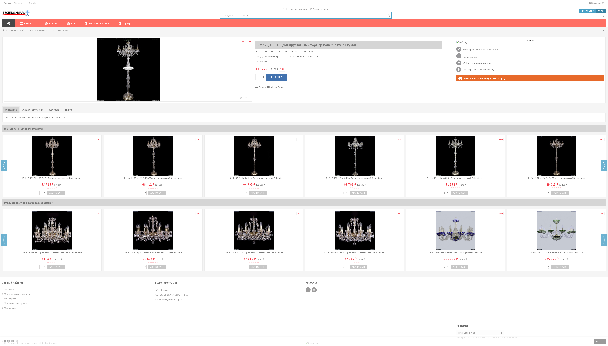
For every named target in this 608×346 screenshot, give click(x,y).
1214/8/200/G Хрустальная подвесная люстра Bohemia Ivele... (153, 252)
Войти (602, 16)
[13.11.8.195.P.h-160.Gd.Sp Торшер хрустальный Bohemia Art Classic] (52, 156)
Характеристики (33, 109)
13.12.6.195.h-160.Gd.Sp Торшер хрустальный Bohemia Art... (455, 178)
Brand (68, 109)
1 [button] (527, 40)
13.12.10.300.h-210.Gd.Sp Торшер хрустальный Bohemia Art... (355, 178)
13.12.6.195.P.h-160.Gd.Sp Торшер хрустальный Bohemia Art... (556, 178)
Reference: (293, 51)
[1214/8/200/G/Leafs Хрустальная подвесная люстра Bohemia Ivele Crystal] (355, 230)
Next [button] (604, 165)
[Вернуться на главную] (3, 30)
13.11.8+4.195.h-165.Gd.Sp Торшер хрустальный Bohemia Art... (153, 178)
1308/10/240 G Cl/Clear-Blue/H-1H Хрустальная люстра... (456, 252)
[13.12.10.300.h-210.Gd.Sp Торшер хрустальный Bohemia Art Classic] (355, 156)
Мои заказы (9, 289)
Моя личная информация (16, 303)
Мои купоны (10, 307)
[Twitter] (314, 289)
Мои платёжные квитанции (17, 294)
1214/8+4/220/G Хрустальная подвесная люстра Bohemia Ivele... (52, 252)
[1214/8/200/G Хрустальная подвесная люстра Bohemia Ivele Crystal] (153, 230)
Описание (11, 109)
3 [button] (533, 40)
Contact (7, 3)
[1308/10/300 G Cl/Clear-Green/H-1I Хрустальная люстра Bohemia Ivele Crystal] (556, 230)
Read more (492, 49)
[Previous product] (603, 30)
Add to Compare (278, 87)
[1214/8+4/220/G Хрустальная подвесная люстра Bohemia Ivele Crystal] (52, 230)
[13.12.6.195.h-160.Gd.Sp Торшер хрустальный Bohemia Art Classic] (456, 156)
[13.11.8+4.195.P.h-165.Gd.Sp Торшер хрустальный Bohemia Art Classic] (254, 156)
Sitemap (18, 3)
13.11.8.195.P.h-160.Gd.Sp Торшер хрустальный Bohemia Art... (52, 178)
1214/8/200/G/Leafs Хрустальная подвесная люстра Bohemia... (355, 252)
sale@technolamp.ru (172, 299)
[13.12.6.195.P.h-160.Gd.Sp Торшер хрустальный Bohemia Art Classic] (556, 156)
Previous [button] (4, 165)
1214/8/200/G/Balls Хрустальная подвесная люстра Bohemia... (254, 252)
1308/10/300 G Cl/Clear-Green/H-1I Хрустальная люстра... (556, 252)
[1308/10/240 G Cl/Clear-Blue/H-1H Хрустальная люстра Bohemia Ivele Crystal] (456, 230)
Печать (262, 87)
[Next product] (605, 30)
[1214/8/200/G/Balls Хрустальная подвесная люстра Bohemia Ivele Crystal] (254, 230)
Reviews (54, 109)
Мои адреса (10, 298)
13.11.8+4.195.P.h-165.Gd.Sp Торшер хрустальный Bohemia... (254, 178)
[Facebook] (308, 289)
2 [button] (530, 40)
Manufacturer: (261, 51)
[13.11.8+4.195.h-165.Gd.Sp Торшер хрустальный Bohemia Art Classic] (153, 156)
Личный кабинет (12, 282)
